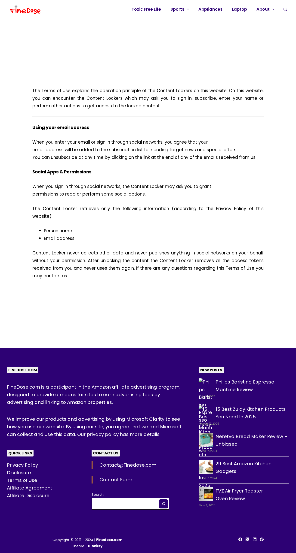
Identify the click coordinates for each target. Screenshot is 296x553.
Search (98, 494)
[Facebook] (240, 539)
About (263, 9)
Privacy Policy (22, 465)
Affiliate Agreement (29, 488)
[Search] (163, 503)
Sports (177, 9)
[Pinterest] (262, 539)
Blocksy (95, 546)
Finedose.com (109, 539)
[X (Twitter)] (247, 539)
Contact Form (115, 479)
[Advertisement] (139, 52)
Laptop (239, 9)
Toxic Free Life (146, 9)
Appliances (210, 9)
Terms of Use (22, 480)
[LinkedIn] (254, 539)
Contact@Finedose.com (127, 465)
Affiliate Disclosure (28, 495)
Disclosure (19, 472)
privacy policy (103, 434)
